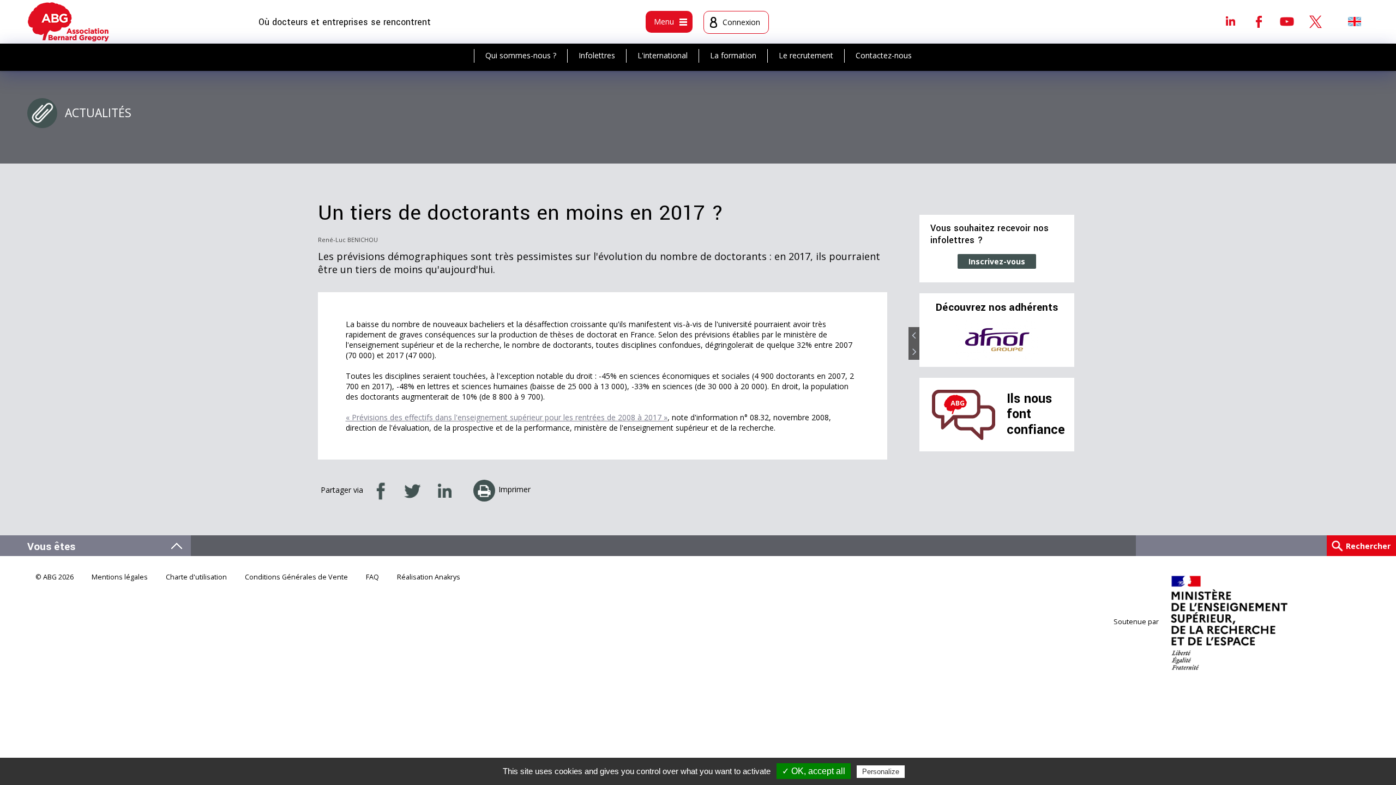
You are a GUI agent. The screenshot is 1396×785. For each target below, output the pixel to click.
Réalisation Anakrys (428, 577)
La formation (733, 55)
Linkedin (1230, 21)
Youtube (1287, 21)
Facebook (1258, 21)
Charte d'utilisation (196, 577)
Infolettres (597, 55)
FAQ (372, 577)
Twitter (1315, 21)
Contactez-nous (884, 55)
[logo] (68, 22)
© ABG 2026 (54, 577)
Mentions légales (120, 577)
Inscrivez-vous (996, 261)
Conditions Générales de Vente (296, 577)
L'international (662, 55)
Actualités (98, 112)
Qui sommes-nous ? (520, 55)
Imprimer (514, 489)
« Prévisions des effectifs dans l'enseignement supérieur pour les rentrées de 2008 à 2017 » (506, 417)
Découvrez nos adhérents (997, 307)
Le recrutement (806, 55)
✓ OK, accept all (813, 771)
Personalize (880, 772)
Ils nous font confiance (1036, 414)
